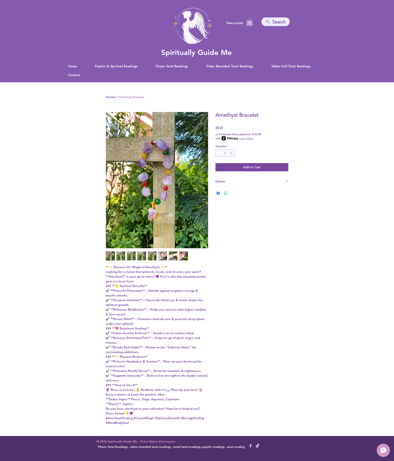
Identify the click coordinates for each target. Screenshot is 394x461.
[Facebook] (250, 446)
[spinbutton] (225, 153)
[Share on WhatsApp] (225, 193)
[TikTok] (257, 446)
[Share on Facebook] (218, 193)
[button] (249, 21)
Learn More (246, 138)
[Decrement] (218, 153)
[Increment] (231, 153)
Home (110, 97)
